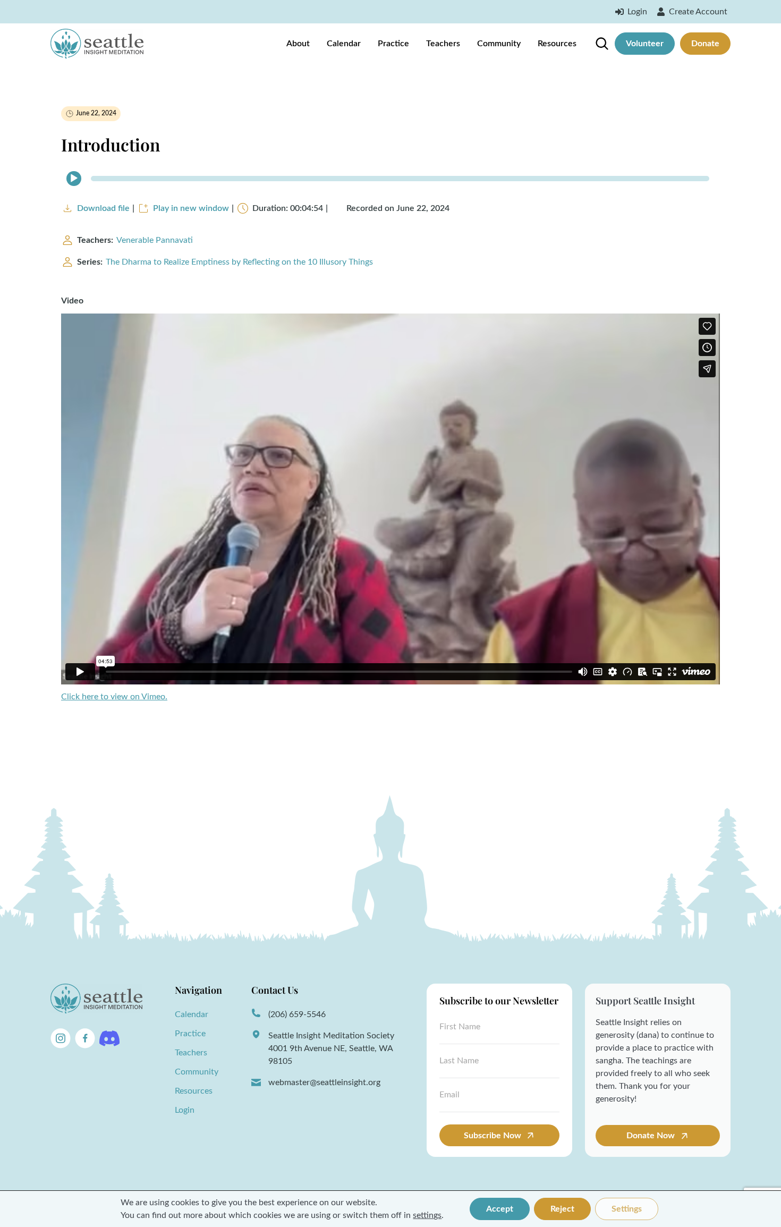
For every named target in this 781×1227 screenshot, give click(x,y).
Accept (499, 1209)
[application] (390, 178)
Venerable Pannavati (154, 240)
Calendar (344, 43)
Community (499, 43)
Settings (627, 1209)
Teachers (443, 43)
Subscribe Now (492, 1135)
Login (184, 1110)
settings (427, 1215)
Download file (103, 208)
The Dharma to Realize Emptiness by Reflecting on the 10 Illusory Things (239, 262)
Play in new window (191, 208)
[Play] (74, 178)
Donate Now (651, 1135)
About (298, 43)
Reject (562, 1209)
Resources (557, 43)
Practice (393, 43)
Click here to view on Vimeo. (114, 696)
